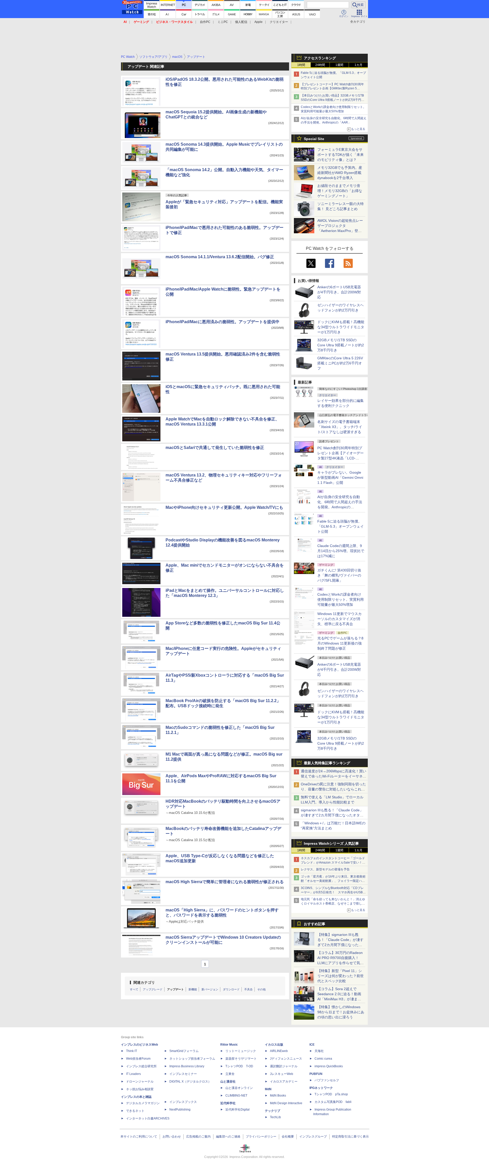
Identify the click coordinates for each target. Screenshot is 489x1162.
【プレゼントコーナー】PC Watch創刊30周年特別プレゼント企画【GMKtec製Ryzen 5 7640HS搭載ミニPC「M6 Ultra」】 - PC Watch (333, 89)
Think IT (131, 1051)
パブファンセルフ (327, 1080)
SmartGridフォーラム (184, 1051)
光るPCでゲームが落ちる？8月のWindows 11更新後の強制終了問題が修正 (340, 643)
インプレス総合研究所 (141, 1066)
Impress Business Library (186, 1066)
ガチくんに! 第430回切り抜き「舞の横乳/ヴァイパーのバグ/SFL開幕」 (339, 575)
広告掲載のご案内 (198, 1136)
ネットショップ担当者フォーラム (192, 1058)
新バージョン (209, 989)
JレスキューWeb (281, 1074)
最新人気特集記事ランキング (327, 763)
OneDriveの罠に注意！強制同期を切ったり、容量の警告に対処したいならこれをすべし (333, 789)
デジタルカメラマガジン (143, 1103)
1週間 (339, 65)
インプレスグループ (313, 1136)
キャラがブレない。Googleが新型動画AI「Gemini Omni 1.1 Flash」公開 (340, 477)
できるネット (135, 1111)
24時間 (320, 65)
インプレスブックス (183, 1102)
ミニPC (223, 22)
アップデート (175, 989)
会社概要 (288, 1136)
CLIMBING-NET (236, 1095)
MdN (268, 1089)
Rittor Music (229, 1044)
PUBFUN (315, 1074)
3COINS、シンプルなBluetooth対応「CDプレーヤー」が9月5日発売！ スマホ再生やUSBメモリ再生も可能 (333, 892)
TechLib (275, 1117)
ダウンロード (231, 989)
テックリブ (272, 1111)
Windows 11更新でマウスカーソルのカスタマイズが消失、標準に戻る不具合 (339, 619)
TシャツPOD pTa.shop (331, 1094)
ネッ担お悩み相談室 (140, 1089)
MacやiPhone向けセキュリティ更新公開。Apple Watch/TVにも (224, 507)
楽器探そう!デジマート (241, 1058)
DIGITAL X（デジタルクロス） (190, 1081)
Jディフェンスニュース (286, 1058)
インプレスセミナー (183, 1074)
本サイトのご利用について (138, 1136)
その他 (261, 989)
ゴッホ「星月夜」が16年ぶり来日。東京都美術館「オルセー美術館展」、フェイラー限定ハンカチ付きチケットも (333, 881)
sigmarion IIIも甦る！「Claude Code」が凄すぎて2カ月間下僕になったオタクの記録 (332, 815)
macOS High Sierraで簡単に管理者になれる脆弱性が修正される (225, 882)
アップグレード (152, 989)
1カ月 (358, 65)
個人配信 (241, 22)
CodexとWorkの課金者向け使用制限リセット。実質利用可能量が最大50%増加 (340, 599)
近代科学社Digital (237, 1109)
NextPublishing (180, 1109)
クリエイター (279, 22)
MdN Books (278, 1095)
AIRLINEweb (279, 1051)
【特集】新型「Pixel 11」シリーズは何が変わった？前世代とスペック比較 (340, 976)
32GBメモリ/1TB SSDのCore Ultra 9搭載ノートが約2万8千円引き (340, 345)
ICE (312, 1044)
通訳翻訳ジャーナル (283, 1066)
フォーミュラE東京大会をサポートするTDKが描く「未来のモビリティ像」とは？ (340, 154)
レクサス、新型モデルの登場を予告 (325, 869)
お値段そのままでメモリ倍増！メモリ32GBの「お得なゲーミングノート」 (339, 191)
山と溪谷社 (228, 1081)
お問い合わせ (171, 1136)
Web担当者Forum (138, 1058)
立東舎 (230, 1074)
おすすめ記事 (314, 924)
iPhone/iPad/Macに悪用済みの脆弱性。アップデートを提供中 (222, 322)
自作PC (205, 22)
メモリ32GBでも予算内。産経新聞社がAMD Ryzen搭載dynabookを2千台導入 (339, 173)
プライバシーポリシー (261, 1136)
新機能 (192, 989)
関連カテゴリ (144, 982)
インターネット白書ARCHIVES (147, 1118)
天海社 (319, 1051)
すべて (134, 989)
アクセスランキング (320, 58)
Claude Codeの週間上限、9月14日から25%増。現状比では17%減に (340, 551)
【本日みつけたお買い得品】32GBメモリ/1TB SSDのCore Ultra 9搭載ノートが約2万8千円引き (332, 100)
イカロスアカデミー (283, 1081)
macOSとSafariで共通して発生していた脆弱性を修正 (215, 447)
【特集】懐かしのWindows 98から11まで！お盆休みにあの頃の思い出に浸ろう (340, 1012)
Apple (258, 22)
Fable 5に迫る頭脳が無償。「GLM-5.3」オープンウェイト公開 (340, 526)
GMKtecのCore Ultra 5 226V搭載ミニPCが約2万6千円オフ (340, 363)
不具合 (248, 989)
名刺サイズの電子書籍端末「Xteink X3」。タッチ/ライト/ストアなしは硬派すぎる (339, 427)
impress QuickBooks (329, 1066)
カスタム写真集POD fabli (333, 1102)
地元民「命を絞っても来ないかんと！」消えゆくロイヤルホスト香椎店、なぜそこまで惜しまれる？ (333, 903)
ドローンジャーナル (140, 1081)
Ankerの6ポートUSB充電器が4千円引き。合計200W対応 (339, 292)
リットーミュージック (240, 1051)
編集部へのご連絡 (228, 1136)
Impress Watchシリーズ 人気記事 (331, 843)
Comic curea (323, 1058)
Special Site (314, 139)
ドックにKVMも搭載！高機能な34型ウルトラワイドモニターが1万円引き (340, 327)
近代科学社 (228, 1103)
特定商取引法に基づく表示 (350, 1136)
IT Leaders (133, 1074)
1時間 (301, 65)
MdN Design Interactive (286, 1103)
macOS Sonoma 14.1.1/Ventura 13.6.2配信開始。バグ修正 (220, 257)
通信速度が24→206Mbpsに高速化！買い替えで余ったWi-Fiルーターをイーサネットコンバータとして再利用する (333, 776)
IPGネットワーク (321, 1088)
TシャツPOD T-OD (239, 1066)
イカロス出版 (274, 1044)
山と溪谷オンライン (239, 1088)
